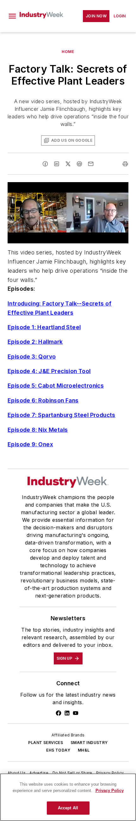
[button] (12, 16)
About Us (17, 772)
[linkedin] (56, 164)
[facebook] (45, 164)
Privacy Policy (110, 772)
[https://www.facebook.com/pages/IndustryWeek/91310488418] (58, 713)
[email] (91, 164)
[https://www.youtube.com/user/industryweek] (75, 713)
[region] (68, 797)
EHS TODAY (58, 750)
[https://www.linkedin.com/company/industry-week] (67, 713)
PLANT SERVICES (45, 742)
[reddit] (79, 164)
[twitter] (68, 164)
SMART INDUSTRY (89, 742)
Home (68, 51)
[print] (125, 164)
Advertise (39, 772)
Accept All (68, 808)
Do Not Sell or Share (72, 772)
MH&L (84, 750)
